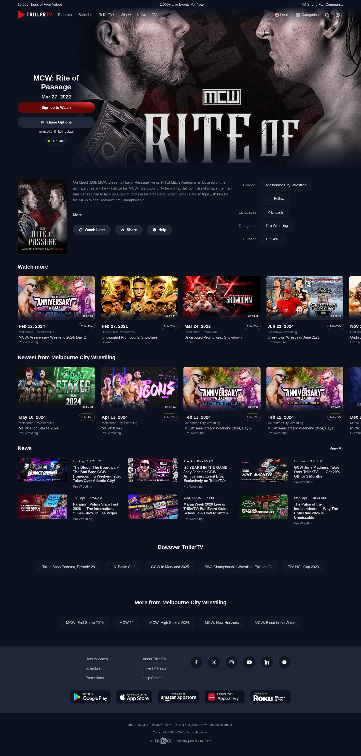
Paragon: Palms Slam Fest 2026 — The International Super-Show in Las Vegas (95, 508)
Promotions (94, 678)
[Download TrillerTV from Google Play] (90, 696)
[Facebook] (196, 662)
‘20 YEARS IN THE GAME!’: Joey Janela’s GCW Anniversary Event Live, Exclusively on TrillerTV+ (207, 474)
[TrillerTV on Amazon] (178, 696)
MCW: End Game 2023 (85, 622)
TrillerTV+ (107, 15)
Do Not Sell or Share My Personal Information (205, 725)
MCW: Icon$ (112, 428)
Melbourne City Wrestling (286, 185)
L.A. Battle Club (123, 567)
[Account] (338, 15)
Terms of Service (137, 725)
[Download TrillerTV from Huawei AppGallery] (225, 696)
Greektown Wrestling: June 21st (293, 337)
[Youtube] (249, 662)
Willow (126, 15)
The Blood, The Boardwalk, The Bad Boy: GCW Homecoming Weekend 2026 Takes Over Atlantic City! (97, 474)
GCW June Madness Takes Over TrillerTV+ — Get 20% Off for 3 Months (317, 471)
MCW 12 (126, 622)
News (141, 15)
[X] (214, 662)
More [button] (77, 215)
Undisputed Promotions (118, 332)
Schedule (85, 15)
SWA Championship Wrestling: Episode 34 (238, 567)
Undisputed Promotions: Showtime (129, 337)
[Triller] (285, 662)
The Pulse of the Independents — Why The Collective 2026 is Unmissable (316, 511)
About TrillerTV (154, 659)
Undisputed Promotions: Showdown (213, 337)
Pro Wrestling (277, 225)
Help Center (152, 678)
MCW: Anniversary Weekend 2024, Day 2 (52, 337)
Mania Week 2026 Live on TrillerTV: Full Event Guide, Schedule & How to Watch (206, 508)
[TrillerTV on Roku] (270, 696)
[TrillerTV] (35, 15)
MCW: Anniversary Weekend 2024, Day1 (300, 428)
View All (336, 448)
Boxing (106, 342)
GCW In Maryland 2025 (170, 567)
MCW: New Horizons (222, 622)
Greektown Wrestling (282, 332)
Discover (65, 15)
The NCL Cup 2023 (303, 567)
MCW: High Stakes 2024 (38, 428)
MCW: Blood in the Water (275, 622)
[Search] (327, 15)
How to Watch (96, 659)
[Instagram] (231, 662)
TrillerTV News (154, 668)
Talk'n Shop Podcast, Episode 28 (68, 567)
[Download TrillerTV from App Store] (134, 696)
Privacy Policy (161, 725)
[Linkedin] (267, 662)
